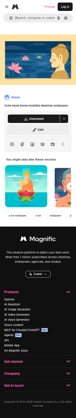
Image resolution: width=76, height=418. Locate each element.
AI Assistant (12, 304)
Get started (13, 361)
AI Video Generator (17, 314)
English (38, 274)
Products (11, 292)
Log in (65, 7)
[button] (38, 274)
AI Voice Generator (17, 320)
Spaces (9, 299)
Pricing (50, 7)
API (6, 340)
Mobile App (11, 345)
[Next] (70, 186)
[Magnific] (38, 240)
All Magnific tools (16, 350)
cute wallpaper (18, 215)
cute (38, 215)
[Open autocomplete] (9, 18)
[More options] (62, 144)
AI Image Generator (17, 309)
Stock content (13, 325)
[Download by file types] (64, 119)
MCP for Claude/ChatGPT (25, 330)
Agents (12, 335)
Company (12, 373)
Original (27, 36)
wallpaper (56, 215)
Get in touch (14, 385)
